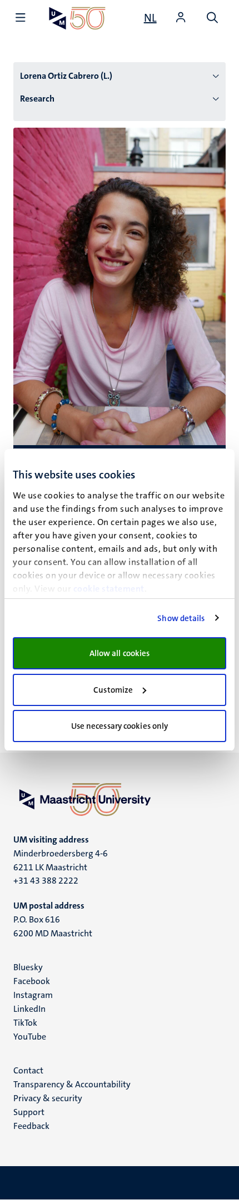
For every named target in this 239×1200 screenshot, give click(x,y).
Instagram (33, 995)
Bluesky (28, 967)
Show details (181, 618)
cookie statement (109, 588)
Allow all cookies (119, 653)
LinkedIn (29, 1009)
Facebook (31, 981)
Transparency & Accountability (72, 1084)
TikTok (25, 1022)
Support (28, 1112)
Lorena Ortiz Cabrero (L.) (66, 76)
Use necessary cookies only (119, 726)
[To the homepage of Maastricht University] (77, 18)
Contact (28, 1070)
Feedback (31, 1126)
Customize (113, 689)
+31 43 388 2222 (45, 880)
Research (37, 98)
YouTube (29, 1036)
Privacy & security (47, 1098)
